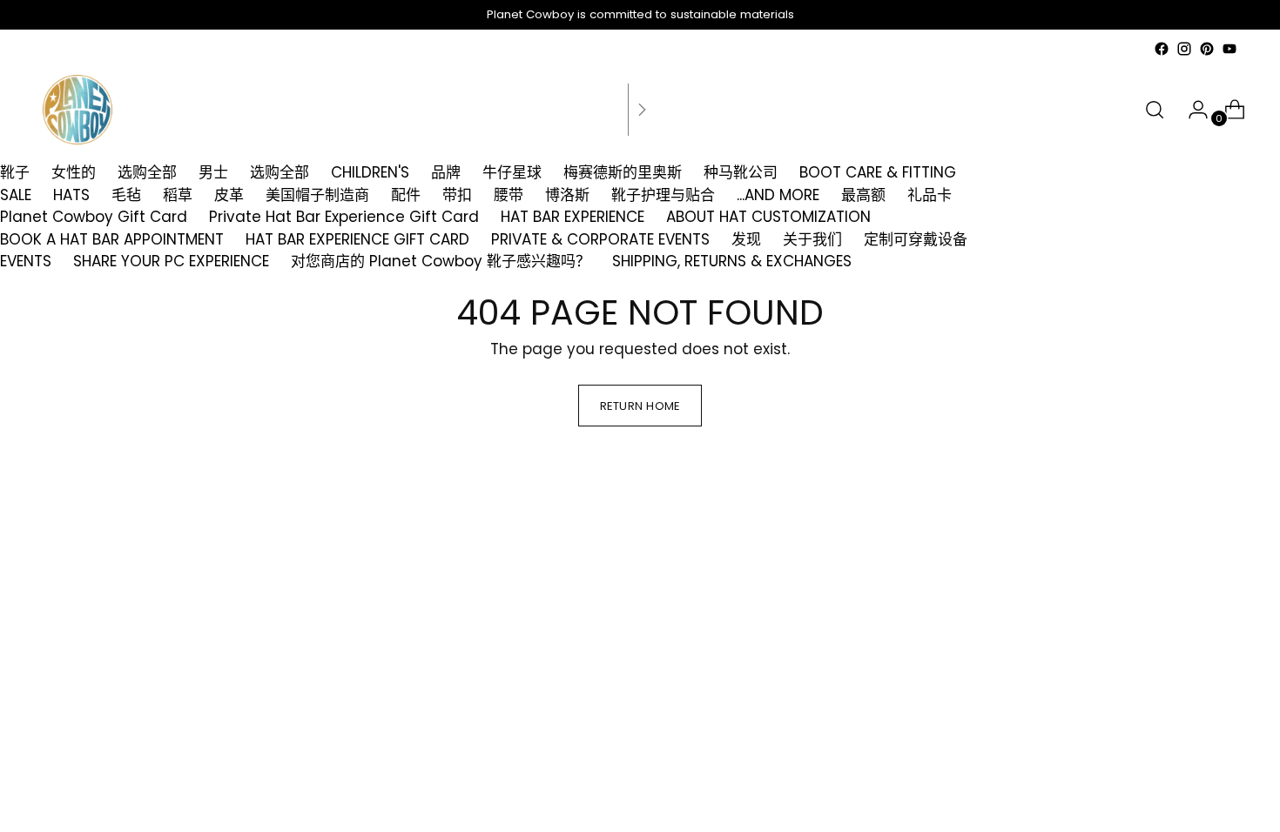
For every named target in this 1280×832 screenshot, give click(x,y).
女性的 (73, 172)
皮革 (229, 195)
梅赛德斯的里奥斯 (622, 172)
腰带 (508, 195)
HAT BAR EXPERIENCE (572, 216)
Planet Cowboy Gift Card (93, 216)
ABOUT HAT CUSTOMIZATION (768, 216)
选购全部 (147, 172)
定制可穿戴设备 (915, 239)
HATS (71, 195)
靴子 (15, 172)
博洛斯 (567, 195)
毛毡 (126, 195)
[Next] (642, 109)
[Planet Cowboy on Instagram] (1184, 49)
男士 (213, 172)
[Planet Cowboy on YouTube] (1229, 49)
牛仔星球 (512, 172)
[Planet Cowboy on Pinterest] (1207, 49)
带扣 (457, 195)
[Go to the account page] (1191, 109)
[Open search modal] (1154, 109)
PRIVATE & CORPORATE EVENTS (600, 239)
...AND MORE (778, 195)
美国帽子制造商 (317, 195)
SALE (15, 195)
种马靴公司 (741, 172)
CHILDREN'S (370, 172)
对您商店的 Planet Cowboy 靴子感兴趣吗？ (440, 261)
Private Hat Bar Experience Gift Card (344, 216)
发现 (746, 239)
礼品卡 (929, 195)
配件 (406, 195)
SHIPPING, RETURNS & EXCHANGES (732, 261)
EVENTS (25, 261)
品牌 (446, 172)
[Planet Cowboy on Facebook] (1161, 49)
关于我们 (812, 239)
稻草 (177, 195)
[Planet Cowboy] (77, 109)
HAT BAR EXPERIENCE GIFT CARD (357, 239)
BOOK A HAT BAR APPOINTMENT (112, 239)
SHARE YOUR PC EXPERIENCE (171, 261)
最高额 (863, 195)
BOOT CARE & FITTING (877, 172)
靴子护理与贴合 (663, 195)
